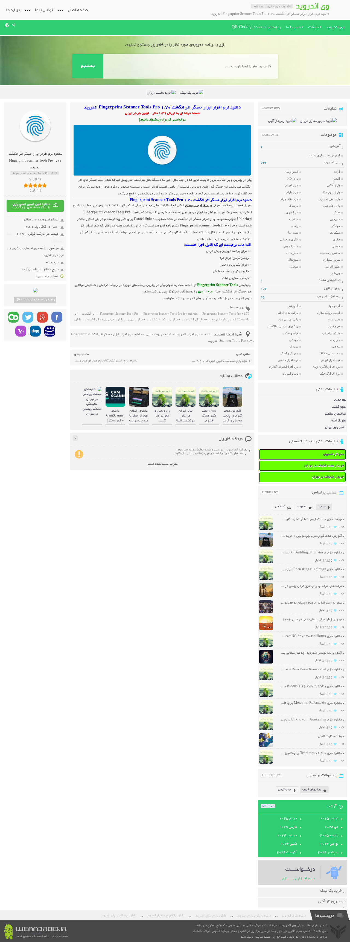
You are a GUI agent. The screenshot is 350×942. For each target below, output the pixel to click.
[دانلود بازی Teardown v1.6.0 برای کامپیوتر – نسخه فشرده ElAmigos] (266, 763)
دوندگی (335, 226)
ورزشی (335, 273)
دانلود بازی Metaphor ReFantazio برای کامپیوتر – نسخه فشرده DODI (311, 703)
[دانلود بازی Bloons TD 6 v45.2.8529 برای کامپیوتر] (266, 696)
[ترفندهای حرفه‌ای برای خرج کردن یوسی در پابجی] (266, 596)
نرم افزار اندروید (53, 255)
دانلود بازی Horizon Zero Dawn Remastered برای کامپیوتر (311, 669)
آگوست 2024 (287, 853)
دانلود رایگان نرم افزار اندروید (165, 915)
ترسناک (293, 205)
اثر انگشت (88, 313)
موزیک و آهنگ (289, 353)
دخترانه (293, 219)
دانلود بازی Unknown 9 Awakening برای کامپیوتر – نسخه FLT (311, 720)
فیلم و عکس (290, 333)
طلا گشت (340, 400)
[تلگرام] (13, 25)
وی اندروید (335, 27)
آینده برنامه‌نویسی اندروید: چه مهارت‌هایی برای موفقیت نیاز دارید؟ (311, 653)
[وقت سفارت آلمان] (266, 746)
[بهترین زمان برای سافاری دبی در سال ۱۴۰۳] (266, 629)
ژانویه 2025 (329, 836)
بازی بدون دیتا (331, 192)
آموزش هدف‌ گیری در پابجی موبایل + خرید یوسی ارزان (311, 536)
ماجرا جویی (291, 246)
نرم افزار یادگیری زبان (326, 366)
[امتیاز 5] (44, 185)
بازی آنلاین (333, 185)
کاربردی (14, 247)
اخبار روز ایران (335, 427)
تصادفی (280, 506)
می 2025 (331, 827)
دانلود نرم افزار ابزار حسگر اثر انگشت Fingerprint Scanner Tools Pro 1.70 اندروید (35, 161)
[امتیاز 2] (30, 185)
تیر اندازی (292, 212)
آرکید (337, 171)
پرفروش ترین (311, 789)
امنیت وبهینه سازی (33, 247)
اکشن (336, 178)
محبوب (302, 506)
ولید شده (247, 937)
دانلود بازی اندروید (294, 915)
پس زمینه (334, 319)
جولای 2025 (288, 819)
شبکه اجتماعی (331, 333)
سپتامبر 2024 (328, 853)
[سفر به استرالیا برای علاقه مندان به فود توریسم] (266, 612)
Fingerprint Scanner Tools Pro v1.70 (225, 313)
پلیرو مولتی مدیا (288, 319)
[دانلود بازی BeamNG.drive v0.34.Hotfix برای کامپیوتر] (266, 646)
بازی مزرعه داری (329, 198)
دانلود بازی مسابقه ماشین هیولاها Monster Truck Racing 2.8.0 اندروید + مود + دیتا (220, 361)
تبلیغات (314, 27)
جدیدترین (284, 789)
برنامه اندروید (164, 226)
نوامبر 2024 (329, 844)
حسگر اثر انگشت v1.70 (165, 319)
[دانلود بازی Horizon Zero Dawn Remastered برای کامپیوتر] (266, 679)
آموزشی (335, 146)
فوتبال (336, 246)
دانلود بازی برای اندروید (211, 915)
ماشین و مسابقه (330, 252)
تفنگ (337, 212)
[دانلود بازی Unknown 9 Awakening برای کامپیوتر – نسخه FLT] (266, 729)
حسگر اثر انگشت (196, 319)
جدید (322, 506)
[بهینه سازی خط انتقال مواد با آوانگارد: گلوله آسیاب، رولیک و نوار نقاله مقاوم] (266, 529)
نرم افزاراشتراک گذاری (283, 366)
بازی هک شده (331, 205)
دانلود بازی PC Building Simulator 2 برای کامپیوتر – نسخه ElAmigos (311, 553)
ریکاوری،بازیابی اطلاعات (283, 326)
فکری (336, 239)
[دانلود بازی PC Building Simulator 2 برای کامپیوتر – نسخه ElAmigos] (266, 562)
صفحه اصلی (78, 10)
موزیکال (293, 259)
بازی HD (292, 178)
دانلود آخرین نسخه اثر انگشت (105, 319)
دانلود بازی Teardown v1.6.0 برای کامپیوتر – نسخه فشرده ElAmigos (311, 753)
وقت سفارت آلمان (330, 736)
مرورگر (293, 346)
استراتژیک (291, 171)
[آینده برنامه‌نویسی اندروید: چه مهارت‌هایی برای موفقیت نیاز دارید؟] (266, 663)
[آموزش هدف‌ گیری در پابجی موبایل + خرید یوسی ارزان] (266, 546)
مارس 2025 (288, 827)
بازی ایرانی (291, 185)
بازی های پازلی (289, 198)
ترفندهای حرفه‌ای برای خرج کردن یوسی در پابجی (311, 586)
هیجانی (294, 266)
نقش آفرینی (332, 266)
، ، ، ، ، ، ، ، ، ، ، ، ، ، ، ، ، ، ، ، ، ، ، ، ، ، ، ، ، (162, 317)
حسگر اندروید (136, 319)
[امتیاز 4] (39, 185)
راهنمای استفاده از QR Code (256, 27)
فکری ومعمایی (289, 239)
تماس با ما (44, 10)
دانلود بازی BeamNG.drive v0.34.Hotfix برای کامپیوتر (311, 636)
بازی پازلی (291, 192)
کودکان (293, 339)
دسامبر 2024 (287, 836)
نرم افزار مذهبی (288, 360)
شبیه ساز (292, 232)
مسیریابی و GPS (330, 353)
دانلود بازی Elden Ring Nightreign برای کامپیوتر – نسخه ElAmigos (311, 569)
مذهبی (336, 346)
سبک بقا (335, 232)
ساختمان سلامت (335, 414)
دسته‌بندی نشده (329, 280)
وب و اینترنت (290, 373)
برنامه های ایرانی (287, 312)
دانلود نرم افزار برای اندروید (118, 915)
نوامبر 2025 (329, 819)
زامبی (294, 226)
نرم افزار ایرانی (330, 360)
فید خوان (279, 937)
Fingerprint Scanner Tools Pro (119, 313)
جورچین (335, 219)
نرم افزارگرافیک (330, 373)
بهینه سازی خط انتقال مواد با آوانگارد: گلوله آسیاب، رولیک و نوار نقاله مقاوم (311, 519)
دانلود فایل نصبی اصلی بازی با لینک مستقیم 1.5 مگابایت (31, 205)
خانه (207, 334)
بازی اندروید (331, 162)
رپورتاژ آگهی (332, 288)
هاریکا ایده (338, 421)
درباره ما (13, 10)
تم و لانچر (334, 326)
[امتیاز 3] (35, 185)
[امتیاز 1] (26, 185)
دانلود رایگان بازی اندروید (254, 915)
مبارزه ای (292, 252)
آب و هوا (334, 306)
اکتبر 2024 (288, 844)
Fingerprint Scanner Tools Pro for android (171, 313)
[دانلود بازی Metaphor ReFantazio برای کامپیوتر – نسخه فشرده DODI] (266, 713)
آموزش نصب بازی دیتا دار (324, 155)
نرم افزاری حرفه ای (198, 205)
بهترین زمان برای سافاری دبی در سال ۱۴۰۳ (312, 619)
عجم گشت (339, 407)
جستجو (88, 65)
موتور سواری (331, 259)
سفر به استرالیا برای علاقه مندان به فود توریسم (311, 603)
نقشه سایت (263, 937)
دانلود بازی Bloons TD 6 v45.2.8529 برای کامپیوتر (311, 686)
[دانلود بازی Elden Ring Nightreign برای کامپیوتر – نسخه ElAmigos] (266, 579)
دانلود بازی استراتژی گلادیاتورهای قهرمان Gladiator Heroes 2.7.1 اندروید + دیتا (106, 361)
